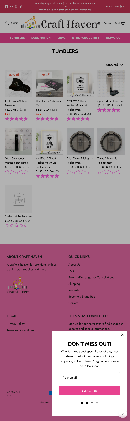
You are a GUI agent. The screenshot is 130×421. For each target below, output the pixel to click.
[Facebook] (82, 403)
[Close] (122, 335)
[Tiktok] (97, 403)
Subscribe (89, 391)
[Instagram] (92, 403)
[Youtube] (87, 403)
